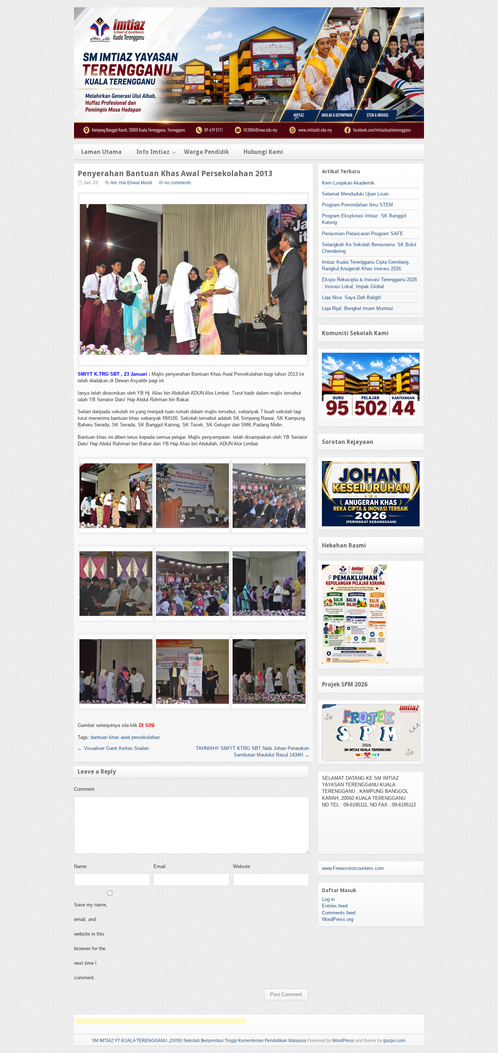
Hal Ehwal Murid (135, 182)
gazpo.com (394, 1040)
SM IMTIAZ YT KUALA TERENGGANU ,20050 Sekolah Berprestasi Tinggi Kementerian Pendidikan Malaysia (199, 1040)
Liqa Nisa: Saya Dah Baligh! (351, 297)
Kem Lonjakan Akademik (348, 183)
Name (80, 866)
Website (241, 866)
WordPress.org (337, 919)
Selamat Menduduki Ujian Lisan (355, 194)
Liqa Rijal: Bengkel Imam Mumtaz (357, 308)
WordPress (343, 1040)
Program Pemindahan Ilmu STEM (357, 205)
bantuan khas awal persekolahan (125, 737)
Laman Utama (101, 151)
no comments (177, 182)
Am (113, 182)
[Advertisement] (161, 1021)
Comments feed (338, 912)
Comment (84, 789)
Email (159, 866)
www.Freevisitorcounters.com (353, 868)
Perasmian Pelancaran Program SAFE (362, 233)
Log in (328, 899)
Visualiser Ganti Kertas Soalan (113, 748)
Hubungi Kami (263, 151)
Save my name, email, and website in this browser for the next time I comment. (91, 941)
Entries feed (334, 906)
